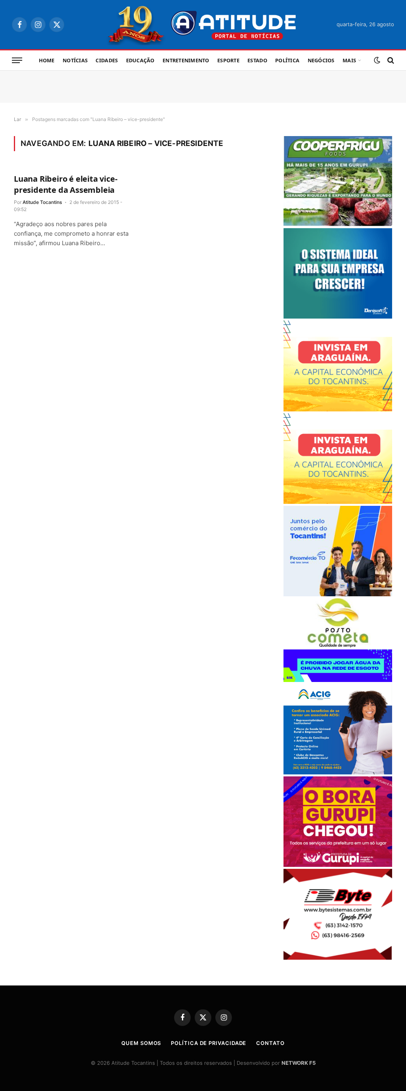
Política (287, 60)
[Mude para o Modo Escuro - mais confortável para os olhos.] (377, 60)
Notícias (75, 60)
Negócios (321, 60)
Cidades (107, 60)
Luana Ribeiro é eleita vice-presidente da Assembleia (65, 184)
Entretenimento (186, 60)
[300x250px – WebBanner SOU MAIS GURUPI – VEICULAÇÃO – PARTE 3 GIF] (337, 864)
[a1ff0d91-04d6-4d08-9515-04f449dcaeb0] (337, 594)
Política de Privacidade (208, 1043)
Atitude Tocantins (42, 202)
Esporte (228, 60)
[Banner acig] (337, 772)
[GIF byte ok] (337, 957)
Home (47, 60)
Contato (270, 1043)
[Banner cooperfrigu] (337, 224)
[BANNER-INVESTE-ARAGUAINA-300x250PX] (337, 409)
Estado (257, 60)
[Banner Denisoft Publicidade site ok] (337, 316)
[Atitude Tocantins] (203, 24)
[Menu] (17, 60)
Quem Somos (141, 1043)
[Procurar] (390, 60)
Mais (349, 60)
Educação (140, 60)
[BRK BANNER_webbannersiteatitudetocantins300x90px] (337, 679)
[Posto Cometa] (337, 645)
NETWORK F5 (299, 1063)
